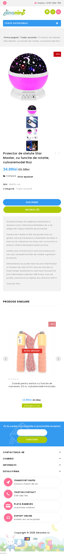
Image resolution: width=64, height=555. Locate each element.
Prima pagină (11, 37)
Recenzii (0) (32, 209)
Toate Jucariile (29, 37)
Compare (11, 176)
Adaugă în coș (32, 405)
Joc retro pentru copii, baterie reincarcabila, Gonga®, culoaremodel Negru (55, 153)
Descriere (32, 202)
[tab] (32, 202)
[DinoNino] (14, 12)
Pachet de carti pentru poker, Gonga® (59, 153)
